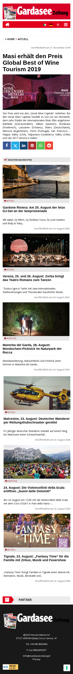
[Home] (6, 24)
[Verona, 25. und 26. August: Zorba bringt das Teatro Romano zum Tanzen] (36, 250)
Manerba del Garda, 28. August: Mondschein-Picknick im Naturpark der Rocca (32, 348)
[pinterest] (32, 146)
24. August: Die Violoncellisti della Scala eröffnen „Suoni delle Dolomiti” (34, 489)
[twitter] (15, 146)
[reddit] (49, 146)
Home (11, 39)
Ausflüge (11, 338)
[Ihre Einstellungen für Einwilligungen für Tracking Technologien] (66, 667)
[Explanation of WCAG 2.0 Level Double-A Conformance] (10, 666)
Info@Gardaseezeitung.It (36, 655)
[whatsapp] (41, 146)
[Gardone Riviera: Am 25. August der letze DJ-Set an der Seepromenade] (36, 182)
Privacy (36, 659)
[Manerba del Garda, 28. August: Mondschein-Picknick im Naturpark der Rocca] (36, 319)
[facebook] (7, 146)
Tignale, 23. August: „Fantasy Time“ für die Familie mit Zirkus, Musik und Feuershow (36, 558)
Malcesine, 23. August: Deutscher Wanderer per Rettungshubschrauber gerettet (37, 420)
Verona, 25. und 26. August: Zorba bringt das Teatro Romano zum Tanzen (33, 278)
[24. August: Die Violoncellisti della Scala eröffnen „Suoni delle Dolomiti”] (37, 462)
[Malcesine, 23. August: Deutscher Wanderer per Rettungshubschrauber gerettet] (37, 393)
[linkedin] (24, 146)
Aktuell (23, 39)
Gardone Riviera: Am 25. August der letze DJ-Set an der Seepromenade (34, 209)
